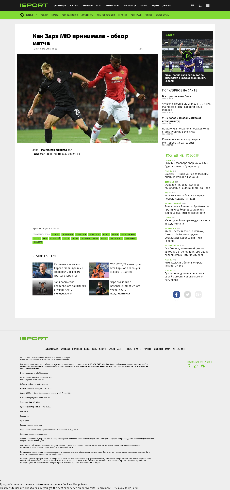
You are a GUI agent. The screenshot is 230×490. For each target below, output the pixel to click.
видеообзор (116, 238)
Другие (167, 5)
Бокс (99, 5)
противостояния (89, 238)
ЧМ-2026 (148, 15)
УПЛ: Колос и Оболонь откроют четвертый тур (181, 119)
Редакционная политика (31, 425)
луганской (55, 238)
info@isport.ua (42, 373)
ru (192, 5)
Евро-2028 (122, 15)
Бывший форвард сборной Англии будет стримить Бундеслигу (186, 164)
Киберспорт (113, 5)
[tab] (176, 294)
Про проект (25, 420)
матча (105, 234)
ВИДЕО (155, 5)
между (115, 234)
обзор (36, 238)
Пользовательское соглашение (33, 434)
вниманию (68, 234)
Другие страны (162, 15)
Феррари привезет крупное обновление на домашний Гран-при (187, 186)
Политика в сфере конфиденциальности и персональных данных (49, 429)
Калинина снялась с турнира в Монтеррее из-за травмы (181, 140)
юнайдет (38, 242)
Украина (44, 15)
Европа (55, 14)
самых (75, 238)
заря (45, 238)
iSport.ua (36, 228)
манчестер (81, 234)
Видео (170, 35)
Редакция (24, 416)
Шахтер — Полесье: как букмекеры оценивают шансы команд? (187, 175)
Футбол (74, 5)
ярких (104, 238)
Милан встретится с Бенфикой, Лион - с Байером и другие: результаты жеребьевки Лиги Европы (184, 236)
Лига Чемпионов (70, 15)
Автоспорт (179, 349)
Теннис (144, 5)
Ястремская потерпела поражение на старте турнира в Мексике (185, 130)
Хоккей (158, 349)
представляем (128, 234)
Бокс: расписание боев (176, 96)
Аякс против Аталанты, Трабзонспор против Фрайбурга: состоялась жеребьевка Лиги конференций (187, 209)
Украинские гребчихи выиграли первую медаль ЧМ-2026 (185, 197)
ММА (167, 349)
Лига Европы (87, 15)
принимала (130, 238)
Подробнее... (81, 484)
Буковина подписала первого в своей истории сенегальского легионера (184, 276)
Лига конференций (106, 15)
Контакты (24, 411)
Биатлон (88, 5)
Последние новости (182, 155)
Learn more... (105, 488)
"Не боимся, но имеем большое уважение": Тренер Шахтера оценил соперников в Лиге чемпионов (187, 252)
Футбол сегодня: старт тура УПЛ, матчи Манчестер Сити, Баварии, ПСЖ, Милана (186, 107)
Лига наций (136, 15)
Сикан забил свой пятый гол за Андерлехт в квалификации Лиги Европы (185, 78)
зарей (66, 238)
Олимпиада (60, 5)
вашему (55, 234)
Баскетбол (129, 5)
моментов (94, 234)
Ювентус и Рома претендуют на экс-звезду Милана (187, 221)
